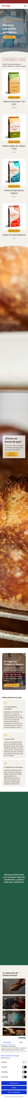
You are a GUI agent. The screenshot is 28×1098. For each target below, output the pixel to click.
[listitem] (14, 986)
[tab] (20, 59)
